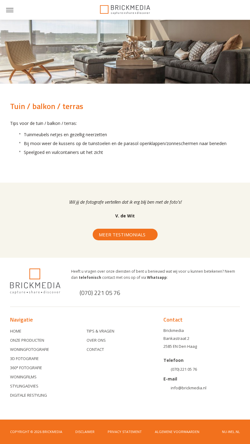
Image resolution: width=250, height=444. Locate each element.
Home (15, 331)
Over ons (96, 340)
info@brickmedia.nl (188, 388)
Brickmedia (125, 10)
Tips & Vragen (100, 331)
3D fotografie (24, 358)
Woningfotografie (29, 349)
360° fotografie (26, 367)
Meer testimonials (122, 234)
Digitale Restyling (28, 395)
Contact (95, 349)
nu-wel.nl (231, 431)
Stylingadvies (24, 386)
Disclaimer (85, 431)
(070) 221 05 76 (100, 292)
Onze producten (27, 340)
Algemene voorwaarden (177, 431)
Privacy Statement (125, 431)
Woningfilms (23, 377)
